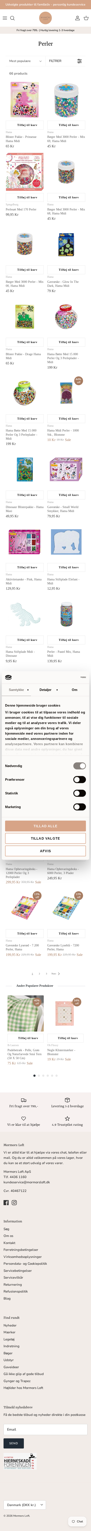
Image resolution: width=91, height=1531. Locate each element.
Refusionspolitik (16, 1291)
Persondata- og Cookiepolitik (25, 1263)
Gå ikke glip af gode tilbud (24, 1374)
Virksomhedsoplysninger (23, 1257)
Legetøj (9, 1339)
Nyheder (10, 1325)
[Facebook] (6, 1202)
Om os (8, 1236)
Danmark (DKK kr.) (21, 1505)
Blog (7, 1298)
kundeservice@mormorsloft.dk (27, 1182)
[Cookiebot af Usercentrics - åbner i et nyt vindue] (66, 677)
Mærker (9, 1332)
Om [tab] (74, 689)
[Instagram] (14, 1202)
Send (13, 1443)
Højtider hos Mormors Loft (23, 1388)
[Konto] (76, 18)
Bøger (8, 1353)
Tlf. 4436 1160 (15, 1177)
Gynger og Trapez (17, 1381)
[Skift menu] (5, 18)
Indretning (11, 1346)
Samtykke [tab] (16, 689)
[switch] (79, 779)
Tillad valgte (45, 838)
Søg (6, 1229)
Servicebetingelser (18, 1270)
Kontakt (9, 1243)
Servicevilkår (13, 1277)
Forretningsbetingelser (21, 1250)
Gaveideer (11, 1367)
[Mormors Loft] (45, 17)
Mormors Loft (21, 1516)
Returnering (13, 1284)
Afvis (45, 851)
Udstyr (9, 1360)
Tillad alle (45, 826)
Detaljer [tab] (46, 689)
